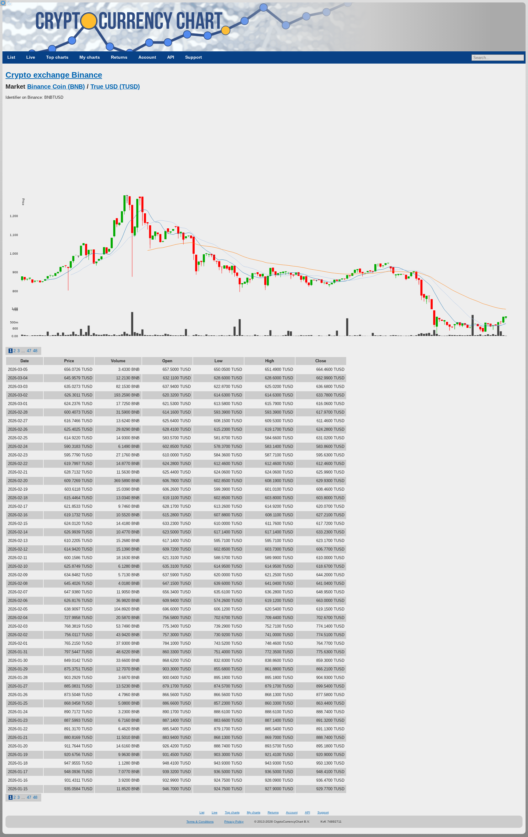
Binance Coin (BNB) (56, 86)
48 (35, 350)
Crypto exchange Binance (54, 74)
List (11, 57)
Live (30, 57)
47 (29, 350)
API (170, 57)
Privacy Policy (234, 821)
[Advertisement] (264, 146)
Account (147, 57)
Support (193, 57)
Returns (119, 57)
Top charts (57, 57)
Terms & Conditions (200, 821)
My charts (89, 57)
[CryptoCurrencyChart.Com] (264, 26)
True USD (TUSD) (115, 86)
